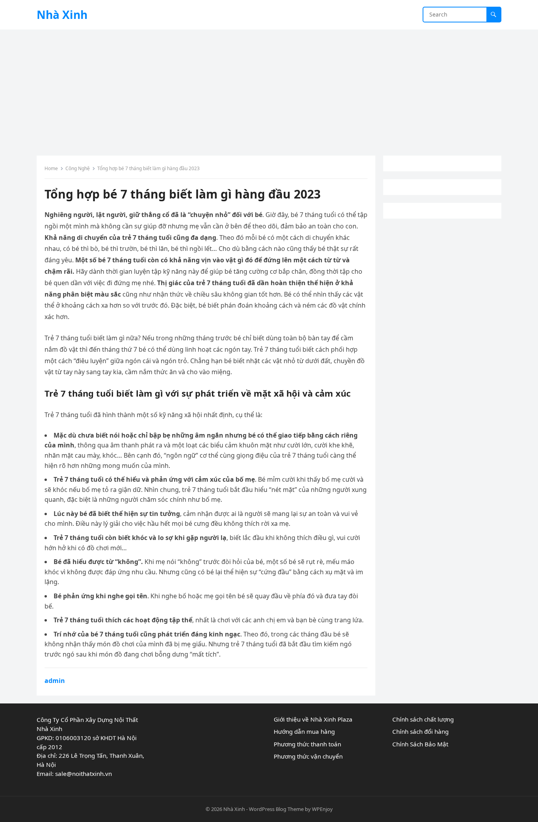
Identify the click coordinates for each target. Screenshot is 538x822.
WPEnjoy (322, 809)
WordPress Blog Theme (276, 809)
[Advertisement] (269, 88)
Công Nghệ (77, 168)
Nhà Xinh (62, 14)
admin (55, 680)
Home (51, 168)
